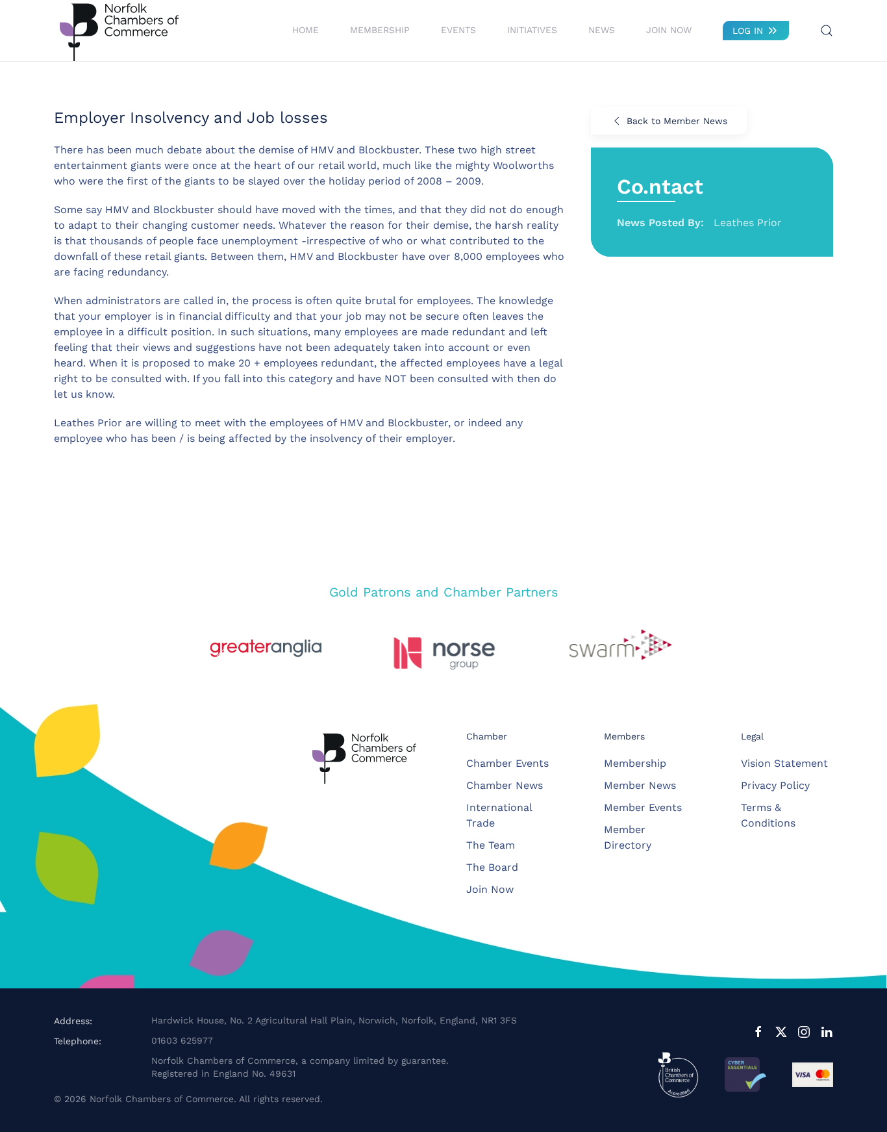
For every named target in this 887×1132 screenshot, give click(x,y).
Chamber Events (507, 763)
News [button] (601, 30)
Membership (635, 763)
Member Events (643, 807)
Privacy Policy (775, 785)
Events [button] (458, 30)
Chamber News (504, 785)
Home (305, 30)
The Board (492, 867)
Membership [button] (380, 30)
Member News (640, 785)
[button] (826, 30)
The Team (490, 845)
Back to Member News (677, 121)
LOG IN (747, 30)
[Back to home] (119, 30)
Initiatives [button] (532, 30)
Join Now (669, 30)
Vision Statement (784, 763)
